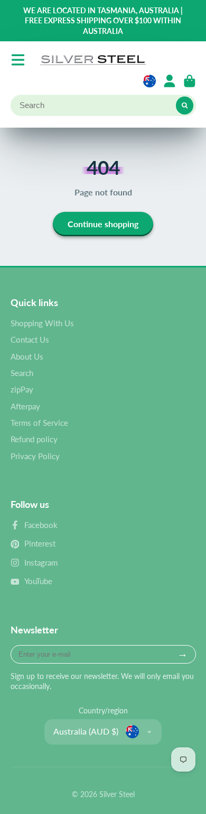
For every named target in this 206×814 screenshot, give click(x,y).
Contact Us (30, 339)
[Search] (185, 105)
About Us (27, 356)
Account (169, 81)
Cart (189, 81)
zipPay (22, 389)
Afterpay (25, 406)
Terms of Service (39, 422)
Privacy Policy (35, 456)
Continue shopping (103, 224)
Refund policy (34, 439)
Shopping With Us (42, 323)
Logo (93, 60)
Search (22, 373)
